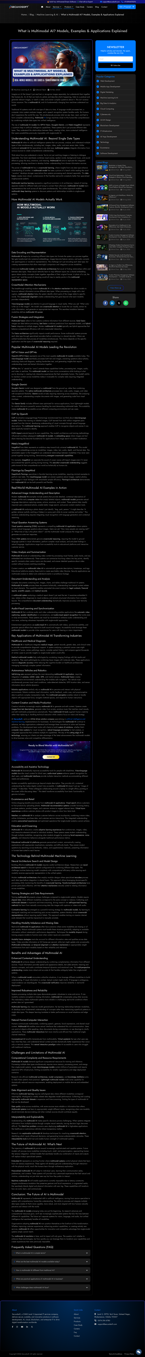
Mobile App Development (110, 86)
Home (24, 14)
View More (114, 288)
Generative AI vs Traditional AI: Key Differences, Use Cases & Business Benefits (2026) (120, 227)
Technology (104, 142)
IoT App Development (108, 136)
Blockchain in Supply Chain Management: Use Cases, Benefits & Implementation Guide (120, 167)
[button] (60, 7)
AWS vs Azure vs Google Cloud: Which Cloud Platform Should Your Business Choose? (121, 187)
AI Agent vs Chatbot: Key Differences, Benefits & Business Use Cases (121, 266)
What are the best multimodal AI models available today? (37, 1261)
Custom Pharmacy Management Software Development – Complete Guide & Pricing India (121, 276)
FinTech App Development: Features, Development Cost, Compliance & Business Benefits (120, 217)
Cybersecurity (105, 114)
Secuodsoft (18, 719)
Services (56, 7)
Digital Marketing (106, 92)
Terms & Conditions (115, 1354)
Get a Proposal (125, 6)
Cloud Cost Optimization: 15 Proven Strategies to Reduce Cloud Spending (120, 176)
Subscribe (116, 65)
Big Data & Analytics (108, 103)
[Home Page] (42, 6)
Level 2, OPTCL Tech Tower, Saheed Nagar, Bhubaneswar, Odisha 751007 (112, 1315)
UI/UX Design (105, 120)
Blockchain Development (109, 125)
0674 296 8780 (103, 1320)
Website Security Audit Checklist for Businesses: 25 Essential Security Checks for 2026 (121, 257)
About (48, 7)
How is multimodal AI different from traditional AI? (34, 1270)
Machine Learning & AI (47, 14)
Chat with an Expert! (86, 2)
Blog (97, 7)
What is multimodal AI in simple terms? (30, 1253)
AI (45, 117)
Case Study (80, 7)
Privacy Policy (129, 1354)
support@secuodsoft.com (107, 1324)
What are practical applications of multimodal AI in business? (38, 1279)
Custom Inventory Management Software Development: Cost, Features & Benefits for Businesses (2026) (121, 237)
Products (68, 7)
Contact (104, 7)
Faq (75, 1332)
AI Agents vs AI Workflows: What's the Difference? (121, 196)
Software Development (109, 153)
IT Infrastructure (106, 131)
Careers (90, 7)
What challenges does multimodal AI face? (31, 1287)
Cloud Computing (107, 109)
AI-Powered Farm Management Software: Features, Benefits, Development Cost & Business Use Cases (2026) (121, 207)
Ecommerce (104, 147)
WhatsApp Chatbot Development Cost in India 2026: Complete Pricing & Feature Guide (121, 247)
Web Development (107, 81)
